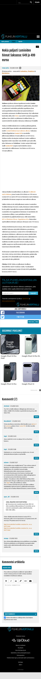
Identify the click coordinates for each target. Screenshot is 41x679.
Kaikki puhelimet (5, 41)
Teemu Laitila (5, 68)
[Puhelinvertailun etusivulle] (20, 629)
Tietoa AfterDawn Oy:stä (20, 650)
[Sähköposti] (20, 68)
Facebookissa (23, 71)
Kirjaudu (37, 2)
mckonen (6, 462)
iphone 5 (34, 424)
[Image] (30, 581)
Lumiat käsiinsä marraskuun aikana (18, 131)
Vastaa (36, 416)
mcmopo (6, 538)
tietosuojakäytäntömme (8, 301)
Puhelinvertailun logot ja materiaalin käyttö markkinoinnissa (20, 658)
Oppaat (13, 41)
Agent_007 (7, 497)
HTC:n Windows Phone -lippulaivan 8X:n (15, 219)
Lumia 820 (9, 146)
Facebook (20, 313)
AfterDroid (6, 406)
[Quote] (16, 581)
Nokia (17, 116)
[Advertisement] (20, 172)
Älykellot (20, 41)
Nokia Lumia (31, 322)
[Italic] (11, 581)
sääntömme (25, 298)
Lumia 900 (22, 426)
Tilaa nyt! (33, 293)
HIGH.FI (20, 664)
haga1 (5, 436)
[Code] (25, 581)
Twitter (20, 317)
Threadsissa (31, 71)
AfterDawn (20, 662)
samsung (8, 426)
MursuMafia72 (7, 421)
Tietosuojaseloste (20, 655)
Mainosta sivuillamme (20, 645)
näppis (8, 482)
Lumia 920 (18, 133)
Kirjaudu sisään (7, 567)
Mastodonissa (5, 73)
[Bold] (6, 581)
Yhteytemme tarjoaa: (20, 636)
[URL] (21, 581)
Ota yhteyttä (20, 648)
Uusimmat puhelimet (12, 330)
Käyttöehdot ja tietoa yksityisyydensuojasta (20, 653)
